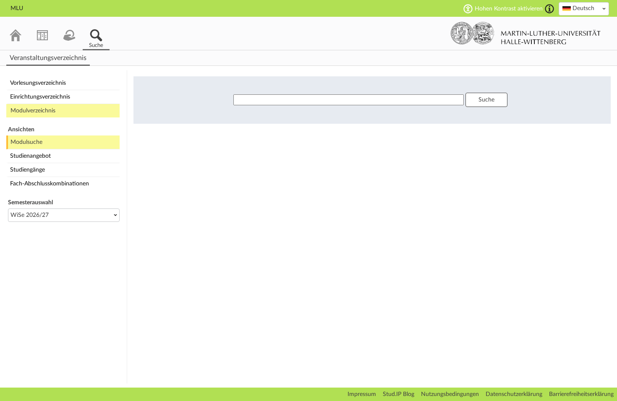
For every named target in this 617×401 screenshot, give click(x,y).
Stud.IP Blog (398, 394)
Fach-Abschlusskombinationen (49, 184)
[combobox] (584, 9)
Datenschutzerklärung (514, 394)
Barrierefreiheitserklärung (581, 394)
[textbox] (584, 8)
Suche (486, 100)
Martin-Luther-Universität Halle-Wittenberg (525, 33)
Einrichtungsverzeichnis (40, 97)
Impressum (362, 394)
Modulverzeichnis (32, 111)
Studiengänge (27, 170)
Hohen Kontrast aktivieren (509, 9)
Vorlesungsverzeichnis (38, 83)
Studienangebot (30, 156)
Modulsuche (26, 142)
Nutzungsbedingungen (450, 394)
